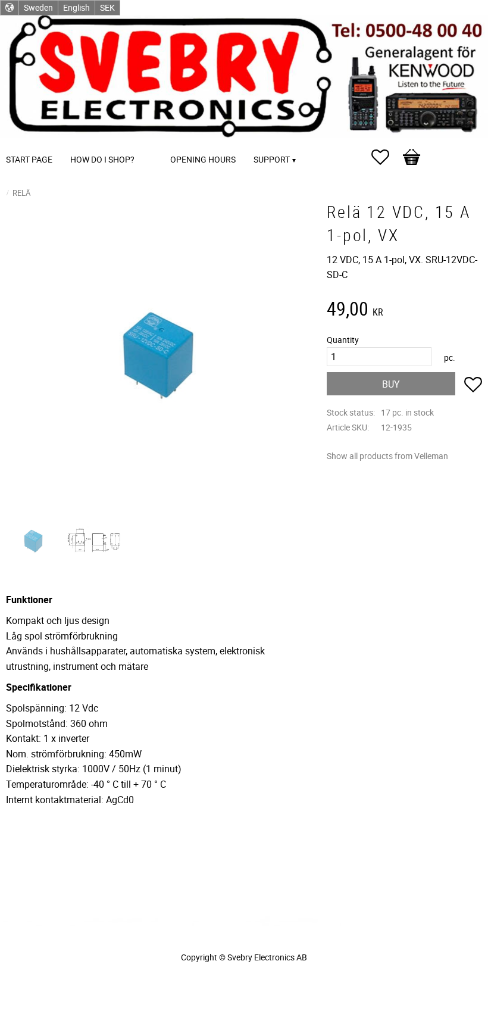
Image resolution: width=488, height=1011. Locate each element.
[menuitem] (155, 143)
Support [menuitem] (272, 159)
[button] (386, 157)
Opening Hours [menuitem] (203, 159)
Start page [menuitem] (29, 159)
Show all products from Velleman (387, 455)
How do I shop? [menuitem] (102, 159)
